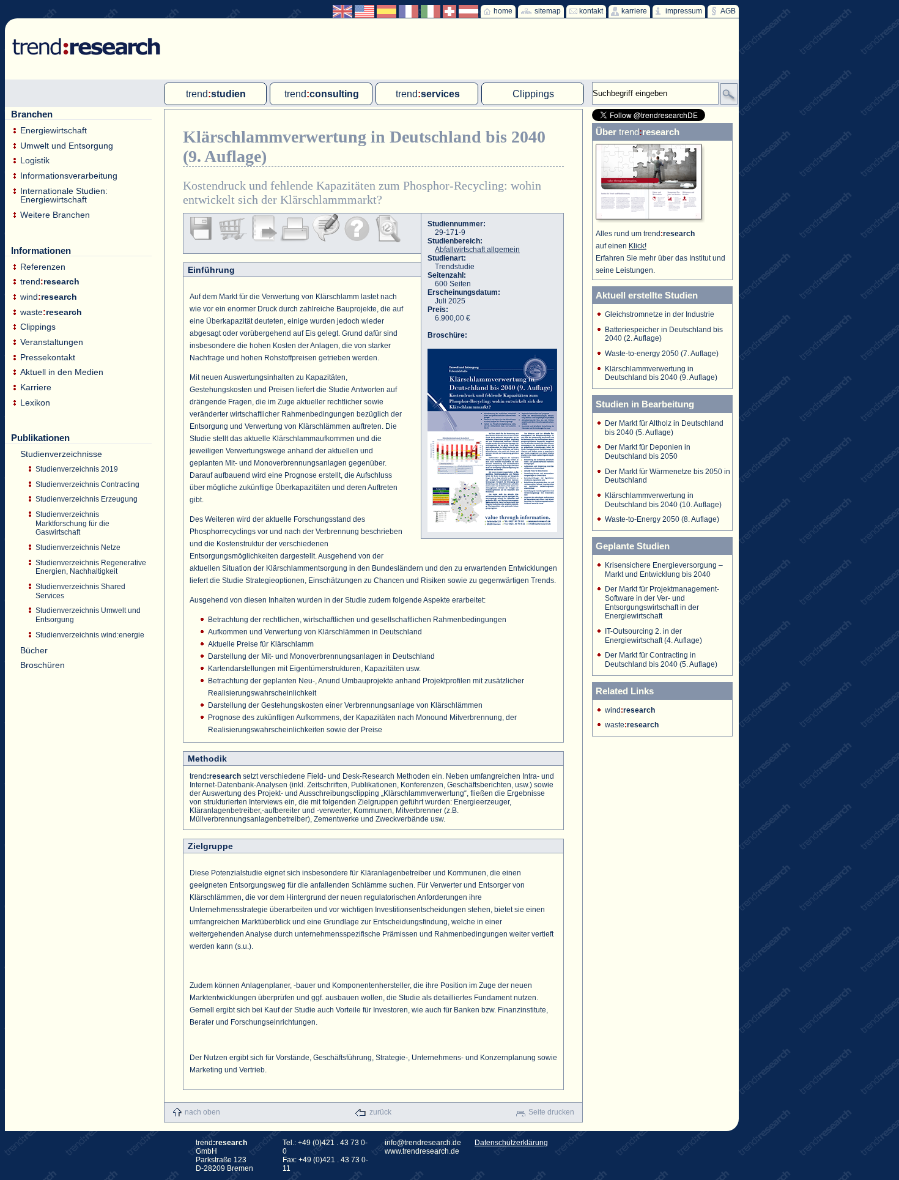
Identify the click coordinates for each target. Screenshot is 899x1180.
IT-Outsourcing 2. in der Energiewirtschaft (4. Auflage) (653, 636)
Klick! (637, 246)
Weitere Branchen (55, 215)
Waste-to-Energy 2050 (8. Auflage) (662, 519)
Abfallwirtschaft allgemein (477, 249)
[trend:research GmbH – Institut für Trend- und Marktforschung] (80, 36)
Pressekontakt (47, 357)
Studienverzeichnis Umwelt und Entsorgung (88, 615)
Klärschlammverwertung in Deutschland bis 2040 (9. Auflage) (661, 373)
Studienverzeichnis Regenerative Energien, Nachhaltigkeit (90, 567)
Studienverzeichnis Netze (77, 547)
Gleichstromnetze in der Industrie (659, 314)
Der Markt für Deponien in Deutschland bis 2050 (647, 452)
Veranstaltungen (51, 342)
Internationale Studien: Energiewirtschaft (64, 195)
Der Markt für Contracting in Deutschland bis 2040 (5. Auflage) (661, 660)
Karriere (35, 387)
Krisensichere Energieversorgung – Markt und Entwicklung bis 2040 (664, 570)
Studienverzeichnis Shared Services (80, 591)
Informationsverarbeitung (68, 175)
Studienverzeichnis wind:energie (89, 635)
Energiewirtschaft (53, 130)
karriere (634, 11)
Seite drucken (551, 1112)
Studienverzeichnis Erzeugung (86, 499)
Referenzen (42, 267)
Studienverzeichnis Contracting (87, 484)
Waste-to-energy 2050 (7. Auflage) (662, 353)
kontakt (591, 11)
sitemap (548, 11)
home (503, 11)
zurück (380, 1112)
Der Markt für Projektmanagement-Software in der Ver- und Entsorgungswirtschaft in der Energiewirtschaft (662, 602)
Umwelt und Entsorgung (66, 145)
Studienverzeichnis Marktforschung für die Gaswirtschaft (72, 523)
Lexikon (35, 402)
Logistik (35, 160)
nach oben (202, 1112)
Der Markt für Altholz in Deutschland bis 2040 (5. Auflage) (664, 428)
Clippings (38, 327)
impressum (683, 11)
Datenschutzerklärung (511, 1142)
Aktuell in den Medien (61, 372)
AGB (728, 11)
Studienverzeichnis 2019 (76, 469)
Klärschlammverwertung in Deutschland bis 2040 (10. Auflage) (663, 500)
